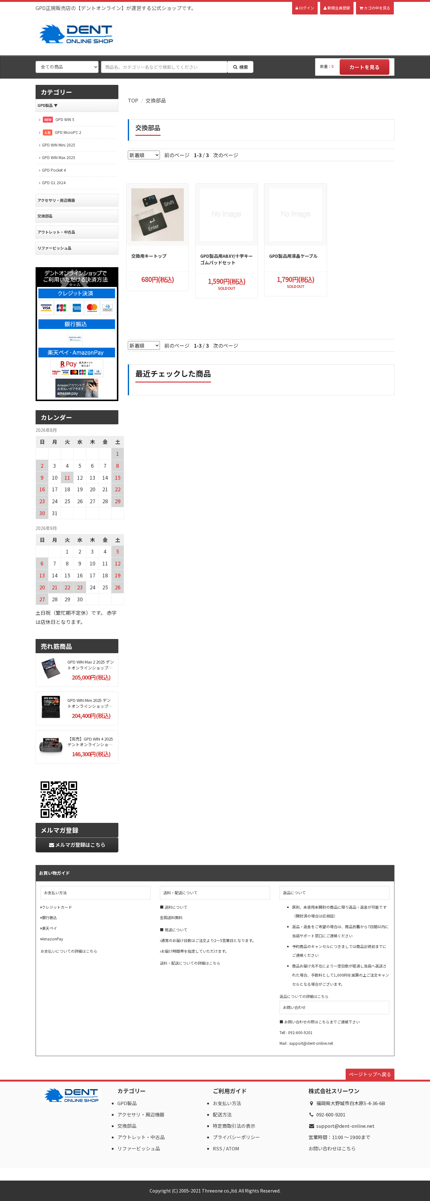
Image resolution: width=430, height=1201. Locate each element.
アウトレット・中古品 (56, 231)
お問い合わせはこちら (332, 1148)
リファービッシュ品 (54, 248)
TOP (133, 100)
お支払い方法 (227, 1103)
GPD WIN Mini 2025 (58, 144)
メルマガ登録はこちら (80, 844)
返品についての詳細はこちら (304, 996)
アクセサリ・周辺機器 (56, 200)
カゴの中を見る (376, 7)
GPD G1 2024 (53, 182)
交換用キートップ (149, 256)
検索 (243, 67)
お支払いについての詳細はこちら (69, 951)
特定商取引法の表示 (234, 1125)
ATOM (232, 1148)
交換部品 (156, 100)
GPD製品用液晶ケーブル (293, 256)
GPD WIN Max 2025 (58, 157)
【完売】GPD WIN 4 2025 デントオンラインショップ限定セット (90, 744)
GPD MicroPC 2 (62, 132)
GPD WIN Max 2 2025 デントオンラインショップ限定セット (90, 667)
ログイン (306, 7)
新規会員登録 (338, 7)
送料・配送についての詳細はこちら (190, 963)
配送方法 (222, 1114)
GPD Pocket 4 (54, 170)
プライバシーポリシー (236, 1137)
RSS (217, 1148)
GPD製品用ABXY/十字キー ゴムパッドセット (226, 259)
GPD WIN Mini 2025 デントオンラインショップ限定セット (89, 705)
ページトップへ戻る (370, 1074)
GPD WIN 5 (59, 119)
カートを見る (364, 67)
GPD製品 (47, 105)
